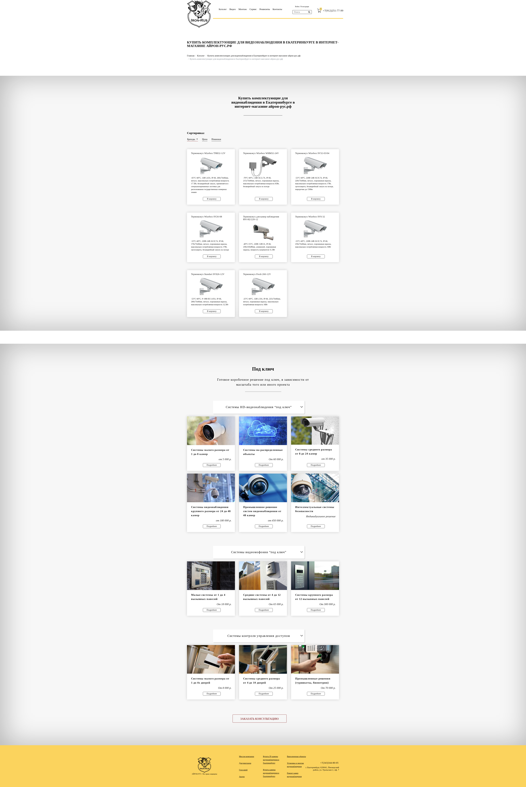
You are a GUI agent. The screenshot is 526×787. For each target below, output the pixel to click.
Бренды (191, 139)
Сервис (253, 9)
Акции (242, 777)
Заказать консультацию (259, 718)
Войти (297, 7)
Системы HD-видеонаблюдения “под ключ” (259, 407)
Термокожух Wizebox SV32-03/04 (312, 153)
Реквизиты (264, 9)
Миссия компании (246, 756)
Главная (190, 56)
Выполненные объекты (296, 756)
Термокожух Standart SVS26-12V (207, 274)
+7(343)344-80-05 (329, 763)
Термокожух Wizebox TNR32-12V (208, 153)
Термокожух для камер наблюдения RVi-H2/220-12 (261, 218)
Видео (232, 9)
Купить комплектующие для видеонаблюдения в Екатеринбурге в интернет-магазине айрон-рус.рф (253, 56)
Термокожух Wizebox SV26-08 (206, 216)
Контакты (277, 9)
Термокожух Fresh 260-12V (257, 274)
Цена (204, 139)
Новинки (216, 139)
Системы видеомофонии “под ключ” (258, 552)
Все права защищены (210, 774)
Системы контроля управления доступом (258, 636)
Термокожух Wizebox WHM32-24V (261, 153)
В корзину (212, 199)
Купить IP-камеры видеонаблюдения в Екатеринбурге (271, 759)
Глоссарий (243, 770)
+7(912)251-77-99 (333, 10)
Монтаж (242, 9)
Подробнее (212, 465)
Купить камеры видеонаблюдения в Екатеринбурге (271, 773)
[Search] (309, 12)
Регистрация (305, 7)
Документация (245, 763)
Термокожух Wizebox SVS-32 (310, 216)
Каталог (223, 9)
